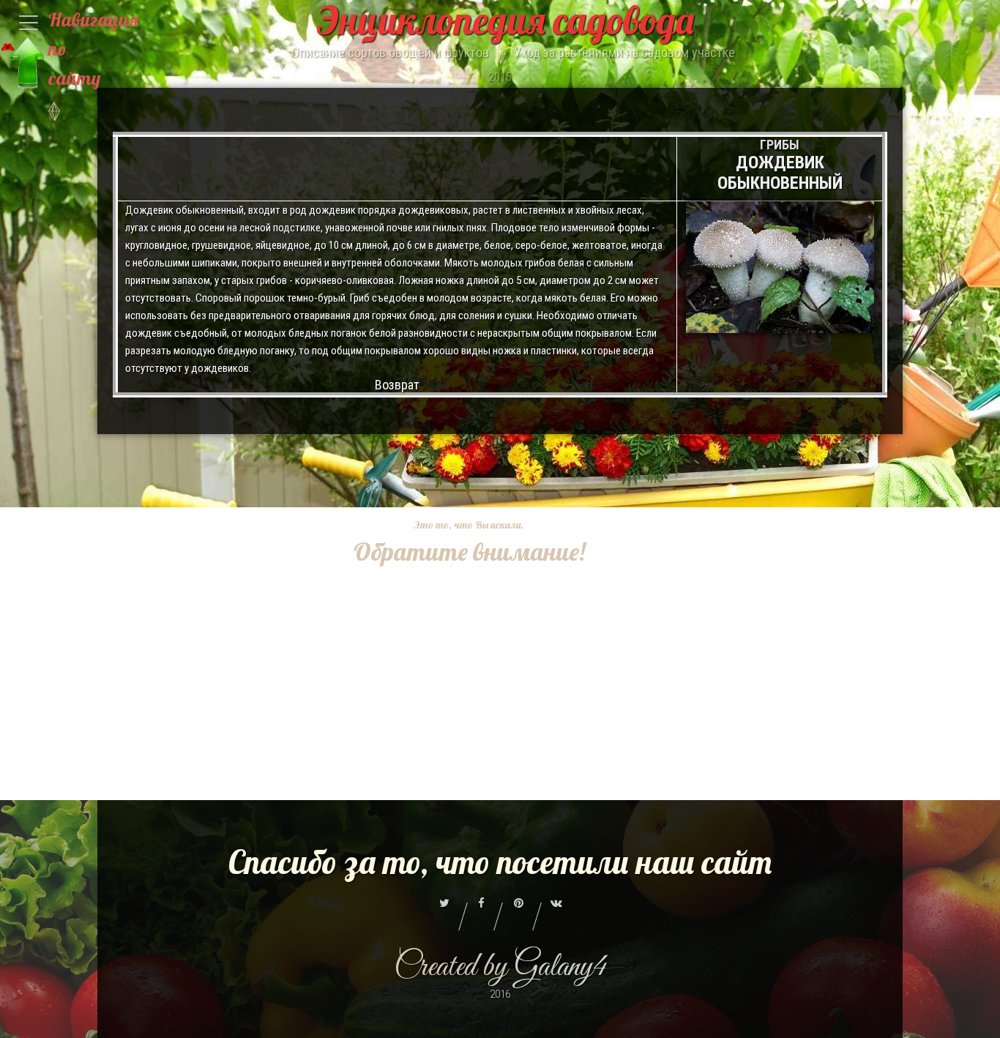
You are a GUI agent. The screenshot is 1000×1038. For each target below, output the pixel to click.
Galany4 (560, 967)
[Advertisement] (458, 788)
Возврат (397, 384)
